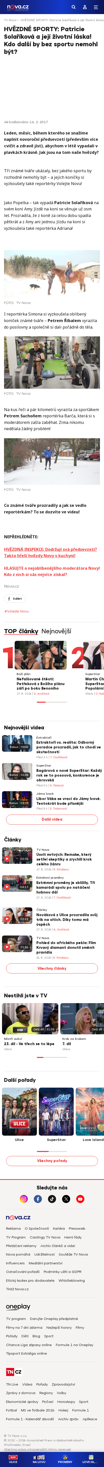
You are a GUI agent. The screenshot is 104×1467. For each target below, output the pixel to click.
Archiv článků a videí (57, 1246)
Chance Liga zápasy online (29, 1345)
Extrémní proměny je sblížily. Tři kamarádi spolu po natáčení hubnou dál (65, 887)
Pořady (11, 1336)
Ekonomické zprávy (22, 1402)
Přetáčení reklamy (21, 1246)
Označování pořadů (23, 1272)
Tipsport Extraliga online (26, 1353)
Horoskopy (66, 1402)
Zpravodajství (63, 1384)
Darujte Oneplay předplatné (54, 1319)
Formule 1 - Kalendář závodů (30, 1419)
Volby (61, 1393)
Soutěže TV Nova (73, 1254)
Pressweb (77, 1228)
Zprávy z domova (20, 1393)
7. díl (66, 1044)
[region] (52, 21)
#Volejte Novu (17, 611)
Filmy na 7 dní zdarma (24, 1327)
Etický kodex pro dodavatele (30, 1280)
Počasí (47, 1402)
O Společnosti (37, 1228)
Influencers (15, 1263)
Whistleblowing (72, 1280)
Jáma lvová (45, 793)
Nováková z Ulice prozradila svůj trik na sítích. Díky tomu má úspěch (66, 919)
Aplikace (90, 1419)
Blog (36, 1336)
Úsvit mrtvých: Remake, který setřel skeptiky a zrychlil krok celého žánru (64, 859)
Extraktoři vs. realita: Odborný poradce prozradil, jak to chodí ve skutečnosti (68, 747)
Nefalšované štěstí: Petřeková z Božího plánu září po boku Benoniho (41, 684)
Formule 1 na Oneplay (74, 1345)
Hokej (63, 1410)
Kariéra (59, 1228)
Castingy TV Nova (45, 1237)
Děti (25, 1336)
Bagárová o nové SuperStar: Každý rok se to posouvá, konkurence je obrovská (69, 775)
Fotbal (11, 1410)
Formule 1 (80, 1410)
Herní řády (73, 1237)
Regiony (46, 1393)
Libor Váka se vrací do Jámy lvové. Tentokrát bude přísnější (68, 801)
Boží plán (24, 674)
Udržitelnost (44, 1254)
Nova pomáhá (18, 1254)
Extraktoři (43, 737)
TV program (16, 1319)
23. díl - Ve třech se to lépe (29, 1044)
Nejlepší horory (59, 1327)
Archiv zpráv (68, 1419)
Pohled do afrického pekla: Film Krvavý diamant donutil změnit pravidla (66, 947)
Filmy (80, 1327)
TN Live (12, 1384)
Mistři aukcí (13, 1039)
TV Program (16, 1237)
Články (41, 910)
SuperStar (92, 674)
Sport (49, 1336)
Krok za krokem (74, 1039)
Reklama (13, 1228)
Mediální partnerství (45, 1263)
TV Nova (10, 20)
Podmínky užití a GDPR (63, 1272)
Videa (27, 1384)
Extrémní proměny (50, 877)
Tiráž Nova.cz (17, 1289)
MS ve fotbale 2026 (38, 1410)
